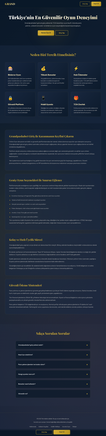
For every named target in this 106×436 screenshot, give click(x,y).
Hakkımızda (32, 426)
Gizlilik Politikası (55, 426)
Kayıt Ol (96, 3)
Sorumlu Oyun (66, 426)
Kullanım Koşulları (43, 426)
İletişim (75, 426)
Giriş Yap (85, 4)
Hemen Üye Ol (46, 33)
